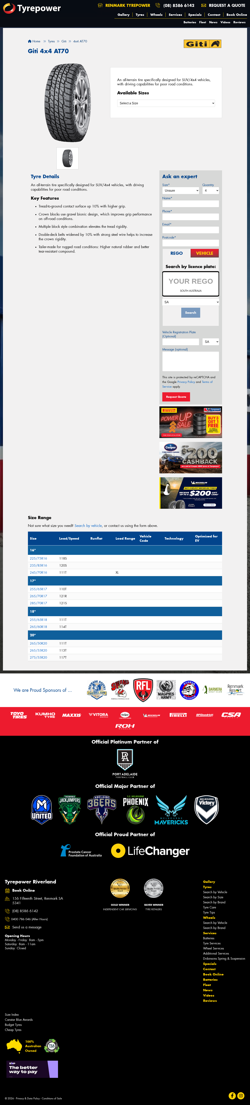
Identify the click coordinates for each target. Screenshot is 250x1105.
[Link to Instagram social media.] (241, 1095)
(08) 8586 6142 (178, 5)
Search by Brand (214, 902)
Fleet (202, 22)
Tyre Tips (209, 912)
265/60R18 (38, 627)
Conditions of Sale (52, 1098)
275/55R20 (38, 657)
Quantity (208, 185)
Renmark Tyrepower (127, 5)
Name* (167, 198)
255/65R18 (38, 620)
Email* (166, 224)
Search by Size (213, 897)
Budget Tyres (13, 1025)
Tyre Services (212, 943)
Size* (166, 185)
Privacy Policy (186, 382)
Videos (225, 22)
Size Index (12, 1015)
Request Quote (176, 397)
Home (35, 41)
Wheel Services (213, 948)
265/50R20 (38, 643)
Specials (195, 15)
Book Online (237, 15)
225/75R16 (38, 558)
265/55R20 (38, 650)
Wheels (156, 15)
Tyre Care (209, 907)
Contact (214, 15)
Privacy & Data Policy (28, 1098)
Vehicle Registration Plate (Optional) (179, 334)
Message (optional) (175, 349)
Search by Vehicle (215, 892)
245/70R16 (38, 572)
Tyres (140, 15)
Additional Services (216, 953)
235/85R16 (38, 565)
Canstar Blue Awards (19, 1020)
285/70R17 (38, 603)
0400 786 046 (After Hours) (29, 919)
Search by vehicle (88, 525)
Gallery (123, 15)
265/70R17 (38, 596)
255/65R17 (38, 589)
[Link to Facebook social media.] (232, 1095)
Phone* (167, 211)
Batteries (190, 22)
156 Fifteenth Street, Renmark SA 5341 (37, 900)
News (213, 22)
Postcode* (169, 237)
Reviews (239, 22)
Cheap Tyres (13, 1030)
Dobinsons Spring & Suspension (224, 959)
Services (175, 15)
